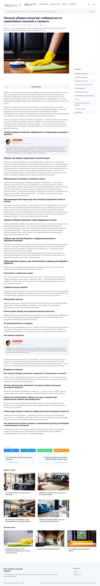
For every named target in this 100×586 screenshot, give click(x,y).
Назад (92, 11)
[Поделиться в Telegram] (28, 450)
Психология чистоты (81, 92)
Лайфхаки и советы (81, 81)
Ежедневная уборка (81, 77)
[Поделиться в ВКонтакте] (11, 450)
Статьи (77, 99)
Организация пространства (84, 84)
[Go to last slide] (5, 544)
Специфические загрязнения (84, 95)
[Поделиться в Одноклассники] (61, 450)
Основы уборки (80, 88)
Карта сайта (77, 574)
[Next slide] (94, 544)
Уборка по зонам (80, 108)
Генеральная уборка (81, 73)
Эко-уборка (78, 112)
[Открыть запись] (19, 485)
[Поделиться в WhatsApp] (44, 450)
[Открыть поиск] (89, 4)
